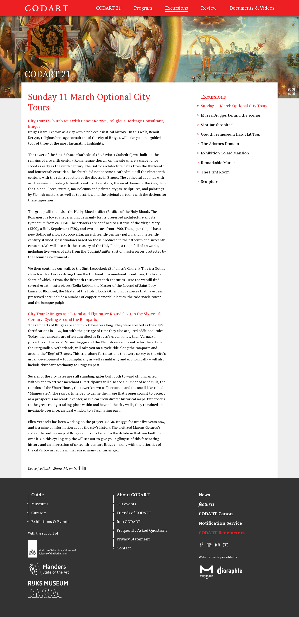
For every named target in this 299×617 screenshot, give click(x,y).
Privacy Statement (133, 539)
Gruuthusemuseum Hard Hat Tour (231, 134)
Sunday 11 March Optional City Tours (234, 105)
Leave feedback (39, 468)
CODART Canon (216, 514)
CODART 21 (108, 8)
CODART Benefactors (222, 533)
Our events (126, 503)
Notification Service (220, 523)
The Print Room (215, 172)
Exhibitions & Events (50, 521)
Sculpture (209, 181)
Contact (124, 548)
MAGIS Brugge (115, 421)
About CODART (133, 495)
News (204, 495)
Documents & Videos (252, 8)
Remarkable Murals (218, 162)
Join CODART (129, 521)
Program (143, 8)
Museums (39, 503)
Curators (39, 512)
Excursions (176, 8)
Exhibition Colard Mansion (225, 153)
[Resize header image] (291, 91)
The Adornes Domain (220, 143)
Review (208, 8)
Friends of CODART (134, 512)
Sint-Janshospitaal (217, 124)
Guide (37, 495)
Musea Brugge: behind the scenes (231, 115)
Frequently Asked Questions (142, 530)
